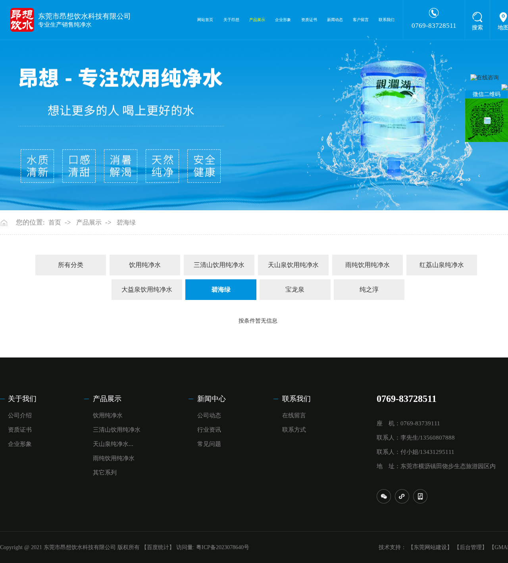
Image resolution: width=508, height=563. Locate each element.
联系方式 (294, 430)
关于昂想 (231, 19)
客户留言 (361, 19)
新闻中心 (211, 399)
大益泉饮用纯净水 (146, 289)
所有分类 (70, 264)
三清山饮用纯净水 (219, 264)
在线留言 (294, 415)
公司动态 (209, 415)
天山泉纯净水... (113, 444)
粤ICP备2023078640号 (222, 547)
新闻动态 (335, 19)
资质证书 (309, 19)
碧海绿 (126, 222)
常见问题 (209, 444)
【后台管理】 (470, 547)
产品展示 (257, 19)
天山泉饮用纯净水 (293, 264)
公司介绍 (20, 415)
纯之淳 (369, 289)
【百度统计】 (158, 547)
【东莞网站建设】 (430, 547)
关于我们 (22, 399)
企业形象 (283, 19)
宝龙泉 (294, 289)
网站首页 (205, 19)
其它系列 (105, 472)
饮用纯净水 (145, 264)
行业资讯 (209, 430)
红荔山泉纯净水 (441, 264)
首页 (54, 222)
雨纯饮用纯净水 (367, 264)
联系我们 (386, 19)
